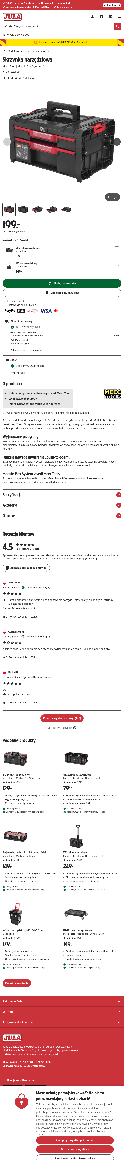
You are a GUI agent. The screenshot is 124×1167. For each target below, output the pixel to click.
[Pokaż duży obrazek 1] (62, 142)
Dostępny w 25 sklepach (86, 812)
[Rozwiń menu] (119, 17)
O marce (9, 515)
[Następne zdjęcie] (117, 142)
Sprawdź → (83, 42)
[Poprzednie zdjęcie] (7, 142)
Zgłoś (34, 616)
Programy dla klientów (18, 1022)
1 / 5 (110, 197)
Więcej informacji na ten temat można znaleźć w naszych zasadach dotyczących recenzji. (52, 558)
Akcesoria (10, 505)
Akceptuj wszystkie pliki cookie (75, 1140)
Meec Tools (9, 66)
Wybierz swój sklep (18, 34)
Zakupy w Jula (12, 1001)
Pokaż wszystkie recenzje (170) (62, 718)
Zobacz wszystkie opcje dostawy (27, 350)
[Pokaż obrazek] (9, 209)
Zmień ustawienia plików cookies (75, 1158)
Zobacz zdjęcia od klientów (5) (28, 567)
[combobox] (62, 26)
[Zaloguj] (92, 17)
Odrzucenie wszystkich (75, 1149)
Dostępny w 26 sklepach (25, 812)
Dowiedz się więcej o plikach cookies (74, 1131)
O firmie (8, 1011)
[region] (62, 1126)
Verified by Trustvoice (59, 727)
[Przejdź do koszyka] (110, 17)
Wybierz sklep (17, 373)
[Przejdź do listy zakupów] (101, 17)
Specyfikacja (12, 494)
